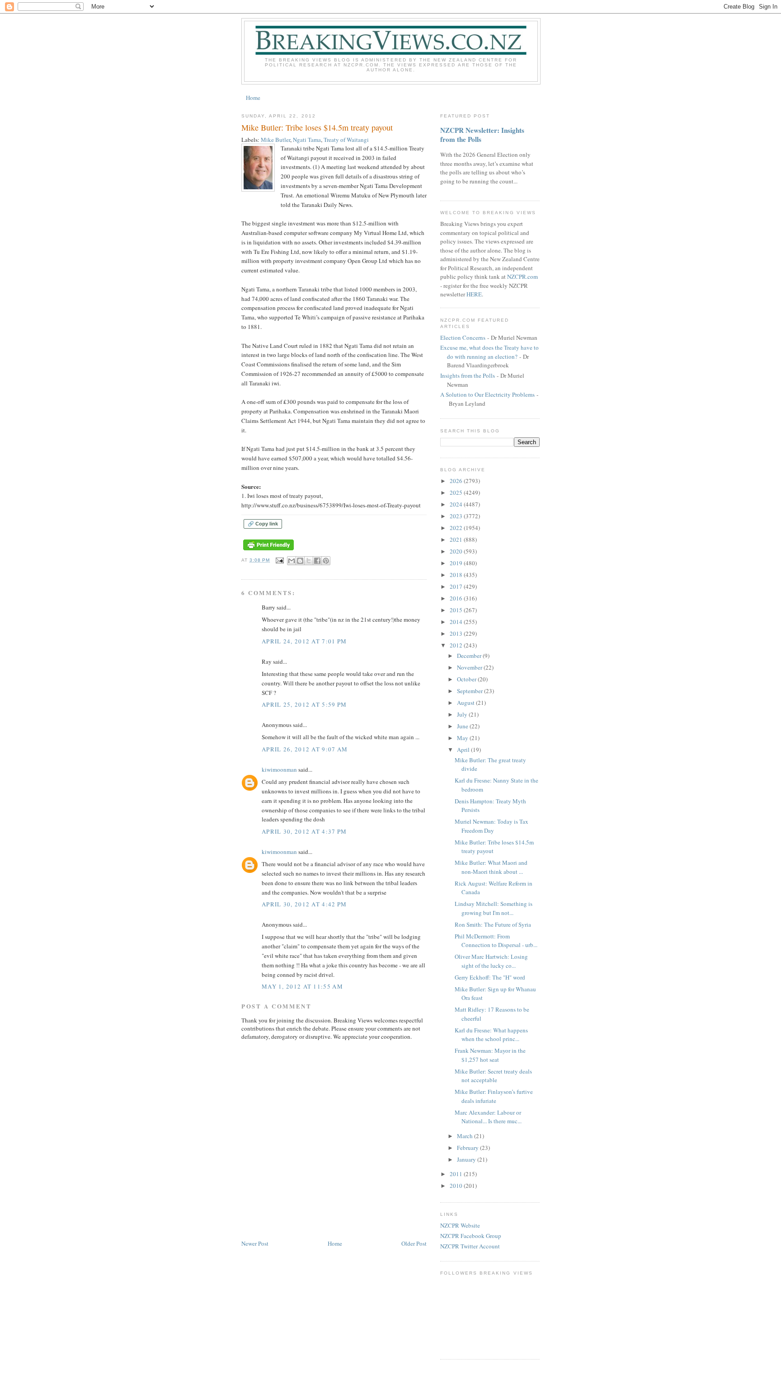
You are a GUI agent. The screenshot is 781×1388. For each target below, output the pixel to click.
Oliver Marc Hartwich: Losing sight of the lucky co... (491, 961)
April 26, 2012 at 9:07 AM (305, 749)
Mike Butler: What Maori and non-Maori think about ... (491, 867)
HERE (474, 294)
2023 (457, 516)
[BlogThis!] (300, 560)
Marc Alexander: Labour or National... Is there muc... (488, 1116)
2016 (457, 598)
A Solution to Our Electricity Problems (487, 394)
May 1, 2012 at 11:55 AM (302, 986)
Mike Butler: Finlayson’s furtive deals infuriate (494, 1096)
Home (253, 98)
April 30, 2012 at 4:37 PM (304, 831)
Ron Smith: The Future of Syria (493, 924)
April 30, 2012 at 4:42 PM (304, 904)
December (470, 656)
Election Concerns (462, 337)
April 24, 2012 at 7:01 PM (304, 641)
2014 (457, 622)
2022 (457, 528)
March (465, 1136)
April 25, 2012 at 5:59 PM (304, 704)
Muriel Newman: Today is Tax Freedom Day (491, 826)
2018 (457, 575)
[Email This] (291, 560)
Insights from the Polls (467, 375)
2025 (457, 492)
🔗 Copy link (263, 523)
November (470, 667)
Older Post (414, 1243)
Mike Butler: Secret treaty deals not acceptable (493, 1075)
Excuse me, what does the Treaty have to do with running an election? (489, 352)
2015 (457, 610)
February (468, 1148)
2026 (457, 481)
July (463, 714)
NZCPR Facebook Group (470, 1236)
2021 (457, 539)
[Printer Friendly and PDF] (268, 550)
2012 (457, 645)
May (463, 738)
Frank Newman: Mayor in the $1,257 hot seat (490, 1055)
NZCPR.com (522, 276)
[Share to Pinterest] (325, 560)
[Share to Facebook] (317, 560)
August (466, 703)
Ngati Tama (307, 140)
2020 (457, 551)
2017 (457, 586)
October (467, 679)
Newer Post (254, 1243)
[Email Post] (279, 560)
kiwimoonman (279, 769)
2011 (457, 1174)
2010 (457, 1186)
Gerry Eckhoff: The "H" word (490, 977)
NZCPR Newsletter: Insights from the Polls (482, 134)
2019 (457, 563)
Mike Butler (275, 140)
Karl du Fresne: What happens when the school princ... (491, 1034)
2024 (457, 504)
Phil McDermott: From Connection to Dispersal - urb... (496, 940)
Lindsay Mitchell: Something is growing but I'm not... (493, 908)
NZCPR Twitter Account (470, 1246)
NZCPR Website (460, 1225)
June (463, 726)
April (464, 750)
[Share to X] (308, 560)
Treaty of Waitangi (346, 140)
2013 (457, 633)
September (470, 691)
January (467, 1159)
